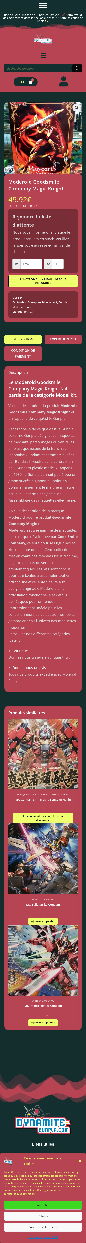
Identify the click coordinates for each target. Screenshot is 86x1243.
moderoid (31, 307)
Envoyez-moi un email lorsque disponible (43, 281)
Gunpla (62, 302)
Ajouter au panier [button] (43, 921)
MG (54, 794)
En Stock (36, 899)
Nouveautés (63, 794)
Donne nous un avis (29, 667)
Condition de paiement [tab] (23, 353)
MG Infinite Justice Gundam (43, 1006)
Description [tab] (22, 339)
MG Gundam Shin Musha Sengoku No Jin (43, 799)
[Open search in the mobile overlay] (43, 68)
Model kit (18, 307)
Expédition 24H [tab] (63, 339)
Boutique (20, 650)
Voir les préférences (43, 1227)
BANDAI (29, 311)
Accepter (43, 1205)
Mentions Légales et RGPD (43, 1237)
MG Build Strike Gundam (43, 904)
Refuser (43, 1216)
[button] (80, 1161)
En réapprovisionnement (42, 302)
